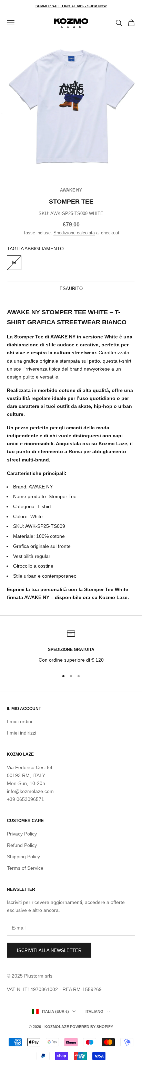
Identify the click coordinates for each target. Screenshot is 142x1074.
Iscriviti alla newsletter (49, 950)
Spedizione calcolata (74, 232)
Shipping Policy (23, 856)
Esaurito (71, 288)
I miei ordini (19, 721)
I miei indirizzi (21, 733)
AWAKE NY (71, 190)
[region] (71, 646)
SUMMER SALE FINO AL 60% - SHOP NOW (71, 6)
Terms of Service (25, 868)
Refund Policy (22, 845)
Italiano (94, 1011)
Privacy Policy (22, 834)
